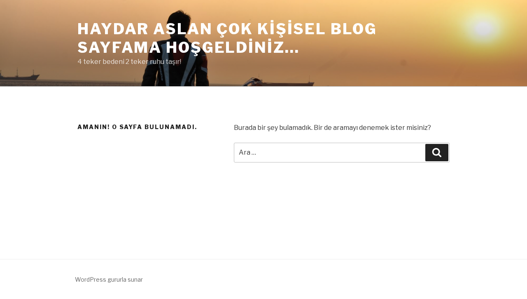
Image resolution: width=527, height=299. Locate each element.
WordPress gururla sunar (109, 279)
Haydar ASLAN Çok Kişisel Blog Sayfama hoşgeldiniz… (227, 38)
